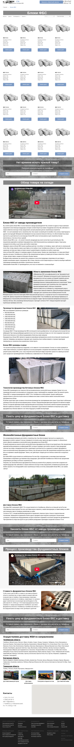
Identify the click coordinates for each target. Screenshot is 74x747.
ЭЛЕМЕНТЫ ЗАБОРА (53, 731)
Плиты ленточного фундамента (37, 723)
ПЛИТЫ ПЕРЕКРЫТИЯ (8, 721)
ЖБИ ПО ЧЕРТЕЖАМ (67, 735)
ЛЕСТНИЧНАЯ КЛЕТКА (37, 731)
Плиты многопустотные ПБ (8, 725)
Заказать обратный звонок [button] (50, 2)
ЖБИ (12, 1)
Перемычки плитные (22, 726)
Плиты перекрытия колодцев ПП (9, 734)
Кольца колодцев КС (6, 733)
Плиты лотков (50, 725)
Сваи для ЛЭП (64, 726)
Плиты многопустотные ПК (8, 723)
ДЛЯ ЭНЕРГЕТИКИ (23, 731)
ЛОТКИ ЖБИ (50, 721)
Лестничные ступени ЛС (36, 736)
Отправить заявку (63, 173)
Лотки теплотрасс (50, 723)
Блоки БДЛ (20, 738)
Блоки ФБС (33, 726)
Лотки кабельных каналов (23, 740)
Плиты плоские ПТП (6, 726)
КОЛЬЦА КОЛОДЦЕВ (8, 731)
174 (17, 1)
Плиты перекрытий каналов (53, 726)
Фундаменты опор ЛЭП (36, 725)
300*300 (63, 723)
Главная (5, 7)
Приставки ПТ (21, 736)
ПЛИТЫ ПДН (64, 731)
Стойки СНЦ (20, 734)
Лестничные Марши (35, 733)
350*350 (63, 725)
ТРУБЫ (63, 733)
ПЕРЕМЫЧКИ (21, 721)
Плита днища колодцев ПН (8, 736)
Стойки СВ (20, 733)
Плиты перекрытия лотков (23, 741)
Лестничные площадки (36, 734)
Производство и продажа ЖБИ (17, 3)
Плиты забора (50, 734)
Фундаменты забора (51, 733)
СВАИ (62, 721)
